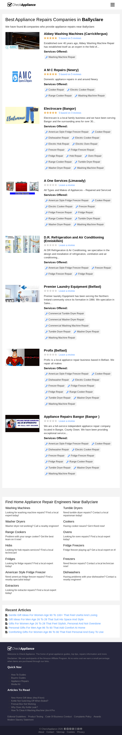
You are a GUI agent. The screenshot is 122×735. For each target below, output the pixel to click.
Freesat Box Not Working (23, 704)
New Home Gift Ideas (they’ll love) (27, 697)
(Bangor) (60, 108)
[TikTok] (78, 729)
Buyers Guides (18, 678)
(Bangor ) (71, 416)
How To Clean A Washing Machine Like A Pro (33, 710)
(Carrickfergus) (75, 34)
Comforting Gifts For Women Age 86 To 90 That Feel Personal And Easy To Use (56, 632)
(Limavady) (64, 181)
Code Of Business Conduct (58, 716)
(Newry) (61, 70)
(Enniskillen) (74, 239)
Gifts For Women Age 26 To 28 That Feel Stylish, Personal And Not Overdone (55, 623)
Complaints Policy (83, 716)
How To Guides (18, 674)
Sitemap (60, 732)
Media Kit (15, 684)
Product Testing (35, 716)
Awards (97, 716)
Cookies (71, 732)
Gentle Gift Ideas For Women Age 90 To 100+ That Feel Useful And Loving (53, 615)
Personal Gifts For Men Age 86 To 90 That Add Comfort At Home (47, 627)
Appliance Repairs (20, 681)
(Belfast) (72, 286)
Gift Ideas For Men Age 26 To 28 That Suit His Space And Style (46, 619)
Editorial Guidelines (16, 716)
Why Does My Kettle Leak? (24, 707)
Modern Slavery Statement (20, 719)
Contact (50, 732)
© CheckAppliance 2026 (51, 729)
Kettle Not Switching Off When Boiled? (29, 701)
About (41, 732)
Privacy (81, 732)
